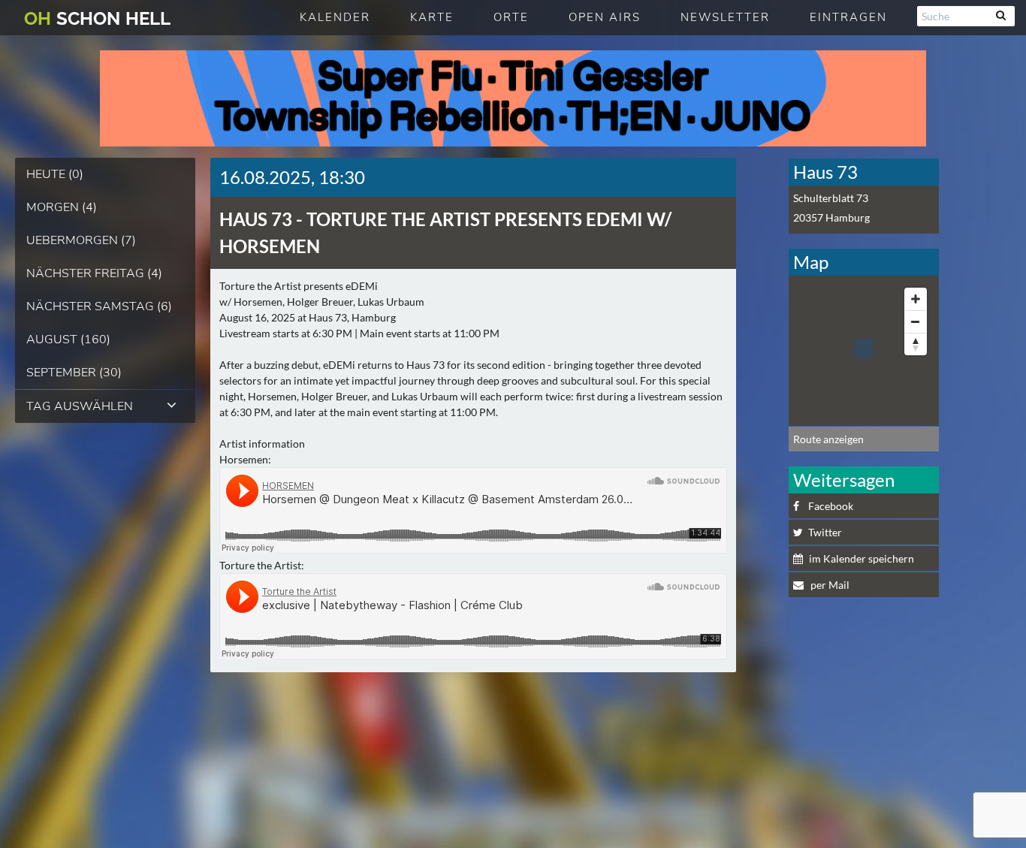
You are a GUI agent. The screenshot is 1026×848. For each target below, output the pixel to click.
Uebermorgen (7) (81, 240)
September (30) (74, 372)
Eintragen (848, 17)
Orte (511, 17)
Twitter (825, 532)
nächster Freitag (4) (94, 273)
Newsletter (725, 17)
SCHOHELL (97, 18)
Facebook (830, 505)
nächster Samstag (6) (99, 306)
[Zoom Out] (915, 321)
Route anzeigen (828, 439)
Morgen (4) (61, 207)
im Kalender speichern (861, 558)
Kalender (335, 17)
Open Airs (605, 17)
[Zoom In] (915, 299)
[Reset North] (915, 344)
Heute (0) (54, 174)
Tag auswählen (79, 406)
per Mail (828, 584)
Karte (432, 17)
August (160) (68, 339)
